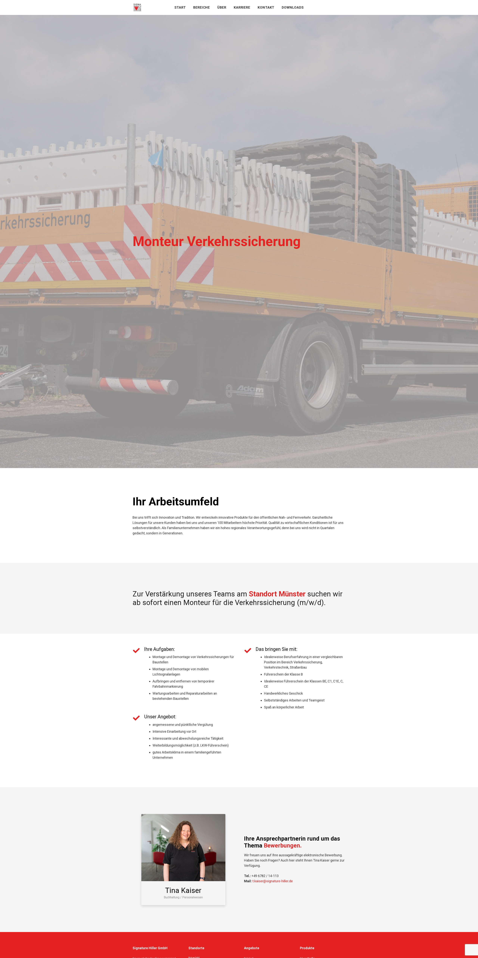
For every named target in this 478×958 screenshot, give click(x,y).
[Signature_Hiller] (137, 7)
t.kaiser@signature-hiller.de (272, 881)
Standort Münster (277, 594)
